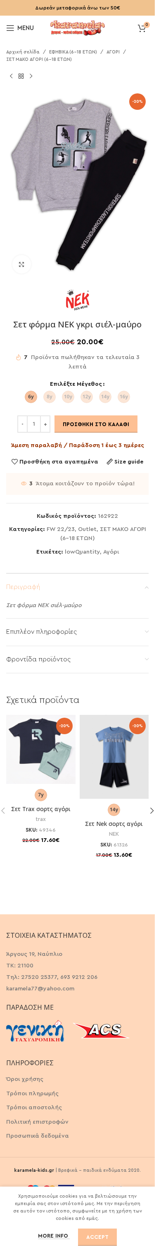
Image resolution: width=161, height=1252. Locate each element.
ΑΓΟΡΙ (113, 52)
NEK (114, 834)
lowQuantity (82, 552)
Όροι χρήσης (24, 1079)
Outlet (87, 529)
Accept (97, 1237)
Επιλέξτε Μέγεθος (76, 384)
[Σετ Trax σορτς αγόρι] (41, 749)
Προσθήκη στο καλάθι (96, 424)
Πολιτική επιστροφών (37, 1122)
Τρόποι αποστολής (34, 1108)
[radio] (31, 397)
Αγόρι (111, 552)
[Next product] (31, 76)
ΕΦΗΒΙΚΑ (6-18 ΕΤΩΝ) (73, 52)
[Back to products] (21, 76)
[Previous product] (11, 76)
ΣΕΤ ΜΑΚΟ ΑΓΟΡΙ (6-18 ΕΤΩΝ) (39, 59)
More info (54, 1235)
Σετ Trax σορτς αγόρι (41, 809)
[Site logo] (77, 27)
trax (41, 819)
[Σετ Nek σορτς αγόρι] (114, 757)
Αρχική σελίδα (23, 52)
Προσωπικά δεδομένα (37, 1136)
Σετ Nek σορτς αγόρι (114, 824)
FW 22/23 (61, 529)
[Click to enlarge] (21, 264)
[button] (152, 810)
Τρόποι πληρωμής (32, 1094)
